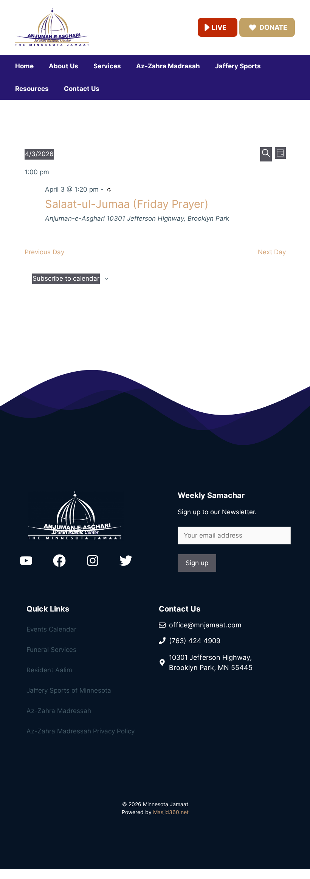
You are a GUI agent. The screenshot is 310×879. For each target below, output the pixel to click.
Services (107, 66)
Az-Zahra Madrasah (168, 66)
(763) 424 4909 (194, 641)
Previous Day (44, 252)
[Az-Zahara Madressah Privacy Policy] (79, 672)
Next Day (272, 252)
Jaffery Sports (238, 66)
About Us (63, 66)
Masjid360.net (171, 812)
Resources (32, 88)
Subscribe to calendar (66, 278)
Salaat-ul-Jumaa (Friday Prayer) (127, 204)
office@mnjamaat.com (205, 625)
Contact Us (81, 88)
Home (24, 66)
